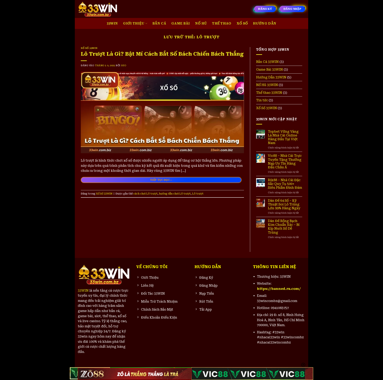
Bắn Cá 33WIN (267, 62)
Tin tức (262, 100)
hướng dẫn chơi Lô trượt (175, 193)
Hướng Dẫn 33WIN (271, 77)
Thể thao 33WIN (269, 93)
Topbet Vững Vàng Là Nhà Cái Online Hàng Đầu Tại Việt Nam (283, 137)
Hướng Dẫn (264, 23)
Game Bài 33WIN (269, 69)
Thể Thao (221, 23)
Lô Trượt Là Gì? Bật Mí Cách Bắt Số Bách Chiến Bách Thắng (162, 54)
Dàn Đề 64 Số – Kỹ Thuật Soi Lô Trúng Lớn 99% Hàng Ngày (284, 204)
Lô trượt (197, 193)
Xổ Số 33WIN (89, 48)
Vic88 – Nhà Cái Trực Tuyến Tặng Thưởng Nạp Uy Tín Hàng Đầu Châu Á (285, 161)
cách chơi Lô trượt (145, 193)
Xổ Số (242, 23)
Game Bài (180, 23)
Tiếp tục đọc (161, 179)
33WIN (112, 23)
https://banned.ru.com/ (279, 289)
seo (123, 65)
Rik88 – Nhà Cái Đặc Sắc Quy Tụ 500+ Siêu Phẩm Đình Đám (285, 184)
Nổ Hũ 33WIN (267, 85)
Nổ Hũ (201, 23)
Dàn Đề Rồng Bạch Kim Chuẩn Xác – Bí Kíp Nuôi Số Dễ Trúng (283, 226)
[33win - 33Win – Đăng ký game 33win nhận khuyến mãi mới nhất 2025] (98, 9)
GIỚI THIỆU (133, 23)
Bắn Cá (159, 23)
